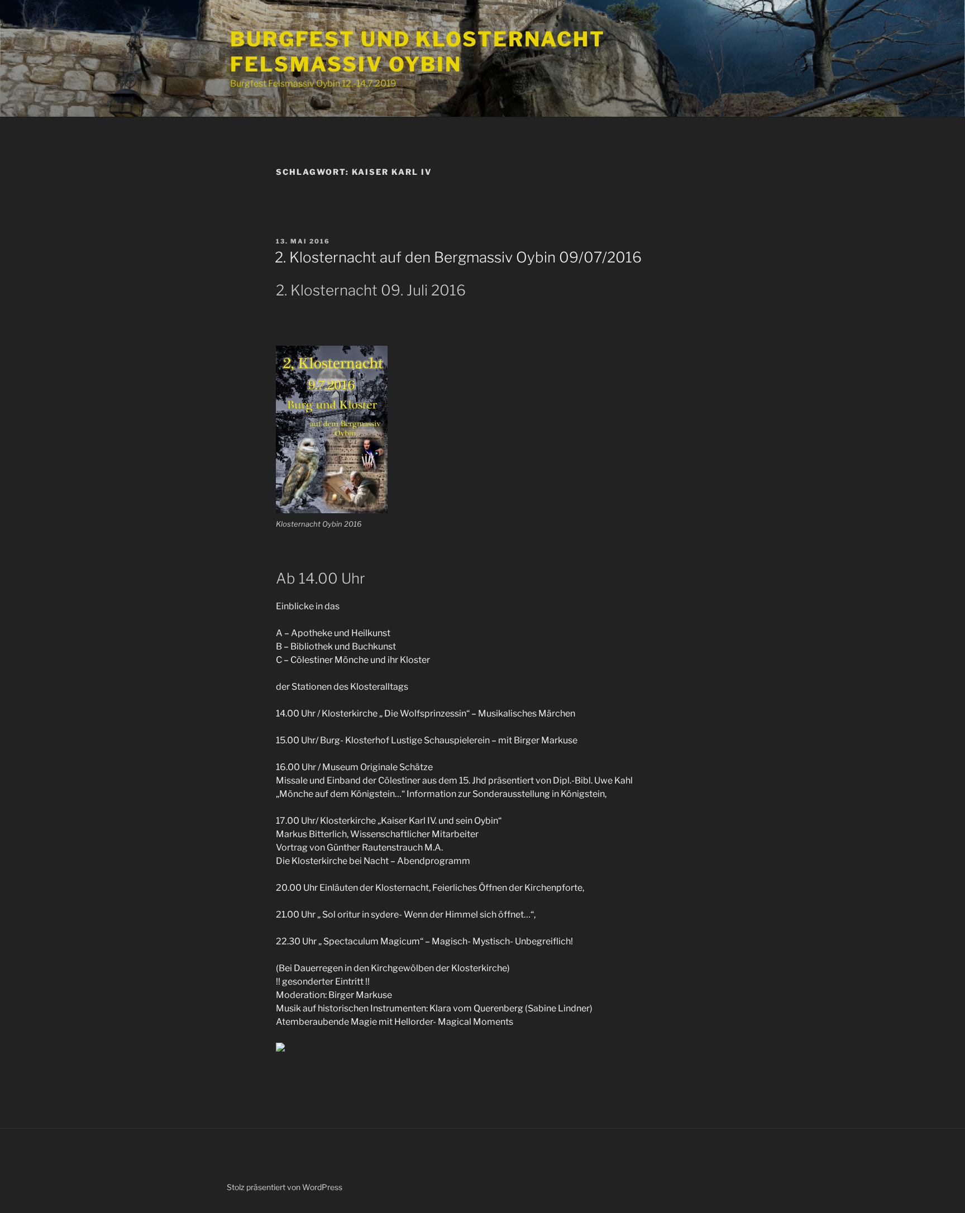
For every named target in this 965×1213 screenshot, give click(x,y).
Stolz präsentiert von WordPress (284, 1187)
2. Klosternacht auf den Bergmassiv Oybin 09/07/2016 (458, 257)
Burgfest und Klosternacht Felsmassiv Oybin (417, 52)
